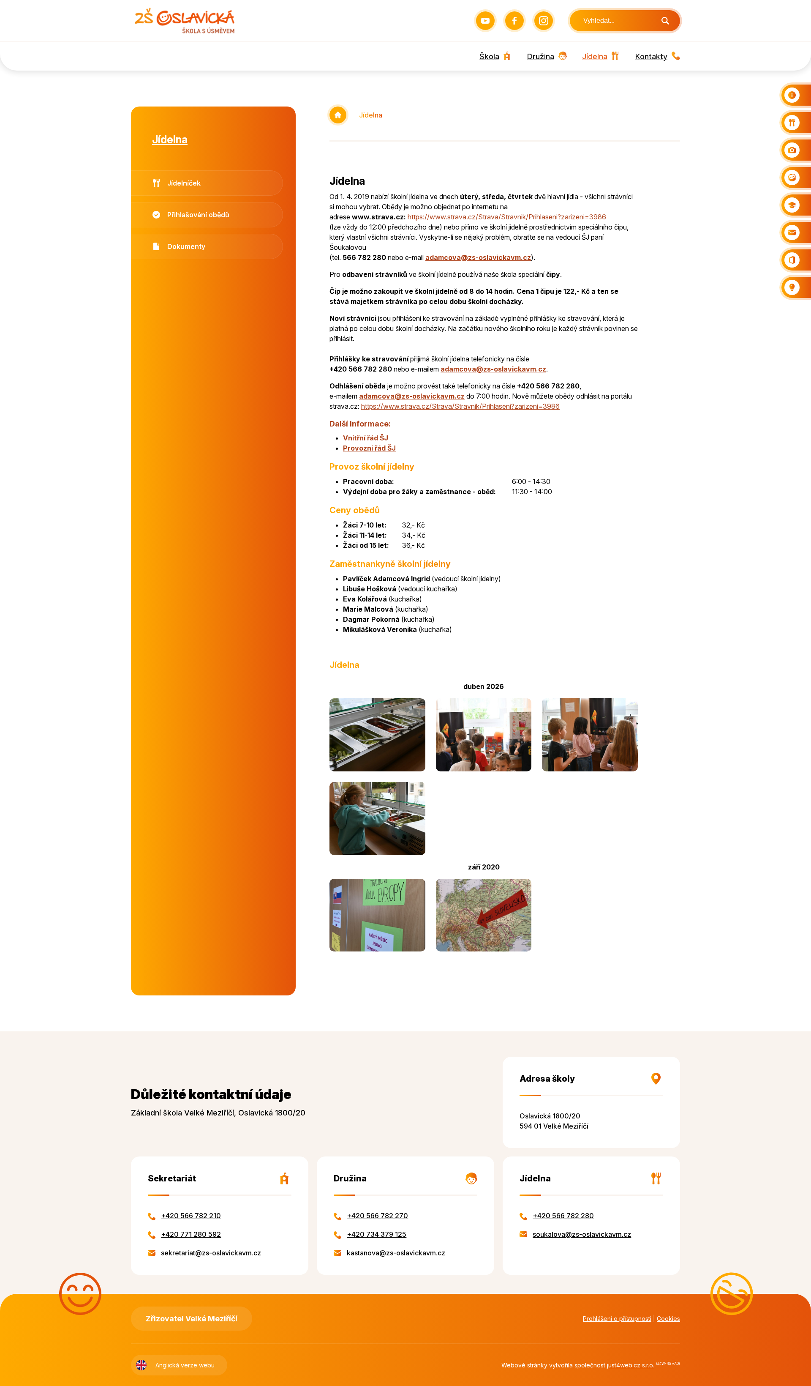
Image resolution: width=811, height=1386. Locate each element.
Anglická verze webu (185, 1365)
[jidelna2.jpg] (377, 818)
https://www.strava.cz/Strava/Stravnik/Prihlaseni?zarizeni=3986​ (508, 217)
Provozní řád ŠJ (369, 448)
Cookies (668, 1318)
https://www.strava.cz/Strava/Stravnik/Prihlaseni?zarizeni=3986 (460, 406)
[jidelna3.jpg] (590, 734)
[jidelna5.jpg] (484, 734)
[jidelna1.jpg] (377, 734)
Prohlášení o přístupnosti (617, 1318)
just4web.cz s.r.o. (630, 1365)
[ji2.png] (377, 915)
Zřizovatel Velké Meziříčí (191, 1318)
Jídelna (370, 115)
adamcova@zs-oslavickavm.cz (478, 257)
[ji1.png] (484, 915)
